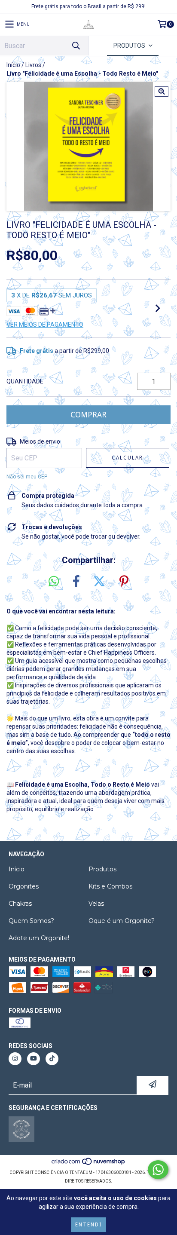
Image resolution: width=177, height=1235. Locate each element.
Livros (33, 64)
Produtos (102, 869)
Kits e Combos (110, 886)
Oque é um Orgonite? (121, 921)
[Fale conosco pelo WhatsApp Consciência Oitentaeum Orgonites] (158, 1169)
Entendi (88, 1225)
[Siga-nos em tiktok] (52, 1058)
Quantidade (24, 381)
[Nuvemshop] (88, 1163)
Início (13, 64)
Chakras (20, 903)
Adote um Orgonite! (39, 938)
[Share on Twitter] (99, 581)
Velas (96, 903)
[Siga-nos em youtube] (33, 1058)
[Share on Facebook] (76, 581)
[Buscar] (75, 45)
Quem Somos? (31, 921)
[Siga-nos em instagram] (15, 1058)
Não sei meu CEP (26, 477)
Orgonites (24, 886)
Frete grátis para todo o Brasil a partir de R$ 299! (88, 6)
